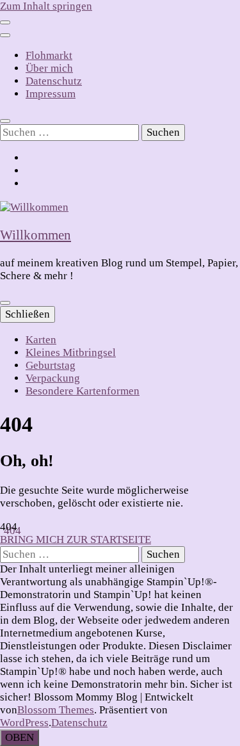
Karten (41, 340)
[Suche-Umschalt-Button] (5, 121)
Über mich (49, 68)
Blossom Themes (55, 710)
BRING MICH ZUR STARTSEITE (75, 539)
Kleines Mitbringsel (71, 352)
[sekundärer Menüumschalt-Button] (5, 22)
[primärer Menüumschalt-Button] (5, 303)
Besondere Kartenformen (83, 391)
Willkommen (35, 235)
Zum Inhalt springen (46, 6)
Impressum (51, 94)
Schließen (27, 314)
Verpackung (53, 378)
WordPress (24, 723)
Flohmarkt (49, 55)
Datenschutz (54, 81)
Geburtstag (51, 365)
